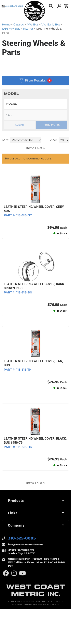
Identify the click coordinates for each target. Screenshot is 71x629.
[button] (50, 6)
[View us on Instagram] (14, 573)
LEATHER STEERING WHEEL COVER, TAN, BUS (33, 363)
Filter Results (37, 80)
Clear (19, 124)
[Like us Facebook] (6, 573)
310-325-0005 (22, 538)
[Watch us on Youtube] (22, 573)
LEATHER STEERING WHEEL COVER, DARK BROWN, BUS (34, 286)
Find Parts (52, 124)
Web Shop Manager (48, 604)
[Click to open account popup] (59, 6)
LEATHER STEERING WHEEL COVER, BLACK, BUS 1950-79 (35, 440)
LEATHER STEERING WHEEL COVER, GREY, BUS (34, 209)
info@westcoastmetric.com (25, 544)
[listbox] (35, 104)
